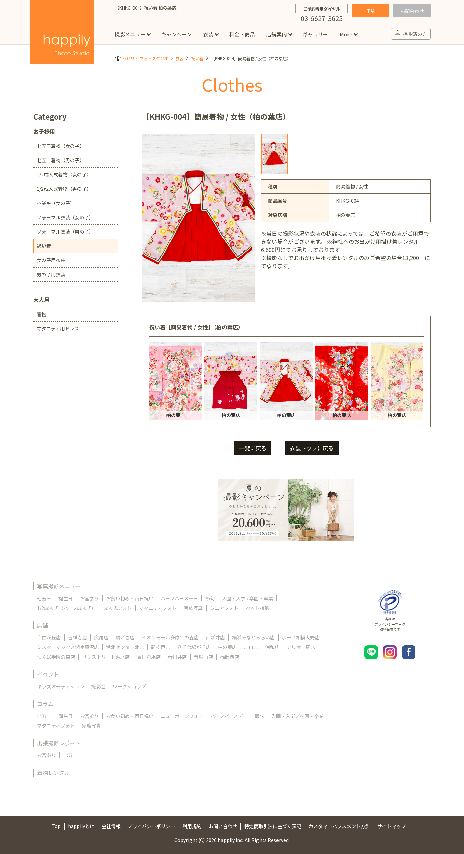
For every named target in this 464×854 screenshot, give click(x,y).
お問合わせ (412, 10)
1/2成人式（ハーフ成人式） (66, 607)
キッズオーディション (60, 686)
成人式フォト (117, 607)
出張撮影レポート (59, 743)
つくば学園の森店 (56, 656)
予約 (370, 10)
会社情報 (111, 826)
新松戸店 (160, 647)
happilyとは (81, 826)
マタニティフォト (158, 607)
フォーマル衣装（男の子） (65, 231)
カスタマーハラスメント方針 (339, 826)
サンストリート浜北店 (106, 656)
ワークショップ (129, 686)
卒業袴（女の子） (56, 203)
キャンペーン (176, 34)
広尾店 (101, 637)
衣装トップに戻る (312, 448)
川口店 (251, 647)
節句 (210, 598)
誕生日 (65, 598)
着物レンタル (53, 773)
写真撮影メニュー (59, 586)
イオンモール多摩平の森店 (170, 637)
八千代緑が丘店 (194, 647)
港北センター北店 (125, 647)
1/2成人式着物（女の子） (64, 174)
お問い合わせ (223, 826)
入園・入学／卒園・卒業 (297, 716)
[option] (274, 154)
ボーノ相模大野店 (301, 637)
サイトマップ (391, 826)
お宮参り (89, 598)
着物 (41, 314)
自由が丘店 (49, 637)
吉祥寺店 (77, 637)
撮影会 (98, 686)
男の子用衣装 (51, 274)
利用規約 (191, 826)
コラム (45, 704)
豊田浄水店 (149, 656)
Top (56, 826)
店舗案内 (276, 34)
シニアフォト (224, 607)
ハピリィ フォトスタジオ (145, 58)
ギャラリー (315, 34)
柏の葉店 (227, 647)
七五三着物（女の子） (60, 145)
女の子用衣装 (51, 260)
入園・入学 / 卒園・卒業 (247, 598)
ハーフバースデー (179, 598)
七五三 (44, 598)
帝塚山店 (203, 656)
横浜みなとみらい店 (253, 637)
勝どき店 (125, 637)
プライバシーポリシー (151, 826)
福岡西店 (229, 656)
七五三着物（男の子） (60, 160)
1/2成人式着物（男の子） (64, 188)
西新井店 (215, 637)
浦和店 (272, 647)
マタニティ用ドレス (58, 328)
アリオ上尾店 (301, 647)
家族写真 (193, 607)
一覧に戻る (252, 448)
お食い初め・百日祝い (130, 598)
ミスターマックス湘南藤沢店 (68, 647)
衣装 (208, 34)
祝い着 (197, 58)
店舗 (42, 625)
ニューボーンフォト (182, 716)
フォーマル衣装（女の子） (65, 217)
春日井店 (177, 656)
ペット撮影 (257, 607)
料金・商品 (242, 34)
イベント (48, 674)
